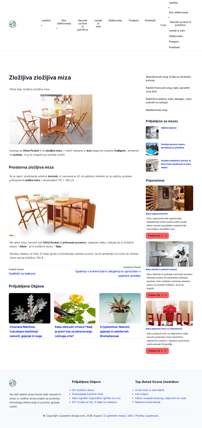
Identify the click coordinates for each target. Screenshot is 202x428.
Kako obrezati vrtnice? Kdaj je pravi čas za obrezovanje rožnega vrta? (73, 331)
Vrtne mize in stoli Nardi (149, 390)
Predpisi (134, 20)
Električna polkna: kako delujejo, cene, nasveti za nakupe (169, 100)
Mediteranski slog (156, 110)
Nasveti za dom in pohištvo (82, 25)
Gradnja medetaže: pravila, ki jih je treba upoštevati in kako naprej (176, 164)
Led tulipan (141, 394)
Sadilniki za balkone (22, 273)
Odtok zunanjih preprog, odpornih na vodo (160, 398)
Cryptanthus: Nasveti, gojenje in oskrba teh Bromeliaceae (115, 331)
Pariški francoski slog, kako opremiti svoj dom (168, 89)
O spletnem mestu (115, 415)
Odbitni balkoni (168, 128)
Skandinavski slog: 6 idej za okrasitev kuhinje (168, 78)
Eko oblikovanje (64, 22)
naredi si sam (98, 23)
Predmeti (150, 20)
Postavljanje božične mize (87, 394)
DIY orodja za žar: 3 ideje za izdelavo (94, 402)
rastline (46, 20)
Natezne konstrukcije (147, 402)
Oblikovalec (115, 20)
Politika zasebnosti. (147, 415)
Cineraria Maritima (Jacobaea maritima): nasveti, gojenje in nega (26, 331)
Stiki (130, 415)
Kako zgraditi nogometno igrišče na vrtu (96, 398)
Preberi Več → (155, 235)
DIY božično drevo (83, 390)
